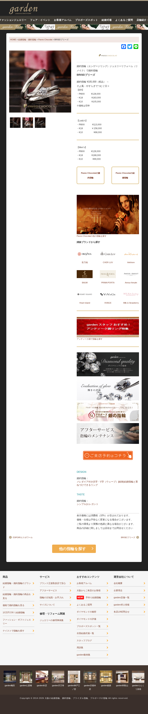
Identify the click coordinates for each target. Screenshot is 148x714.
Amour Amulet (131, 283)
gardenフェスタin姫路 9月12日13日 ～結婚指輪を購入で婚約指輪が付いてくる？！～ (74, 27)
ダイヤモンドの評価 (86, 619)
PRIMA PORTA (107, 283)
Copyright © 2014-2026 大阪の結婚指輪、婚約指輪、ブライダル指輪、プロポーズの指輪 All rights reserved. (74, 698)
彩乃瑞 (85, 262)
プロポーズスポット (86, 20)
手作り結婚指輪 (93, 597)
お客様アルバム (63, 20)
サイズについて (47, 604)
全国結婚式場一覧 (85, 633)
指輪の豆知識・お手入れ (52, 597)
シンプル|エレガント (87, 504)
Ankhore (131, 262)
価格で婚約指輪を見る (13, 605)
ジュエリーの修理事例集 (52, 620)
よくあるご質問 (124, 20)
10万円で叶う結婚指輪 (14, 612)
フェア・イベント (40, 20)
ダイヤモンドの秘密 (86, 612)
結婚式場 (107, 20)
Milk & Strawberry (131, 303)
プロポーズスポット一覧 (89, 626)
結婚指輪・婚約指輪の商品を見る (17, 596)
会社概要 (118, 583)
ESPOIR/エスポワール (23, 537)
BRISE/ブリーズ (128, 537)
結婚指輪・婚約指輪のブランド (17, 585)
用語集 (80, 647)
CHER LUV (108, 262)
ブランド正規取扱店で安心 (53, 583)
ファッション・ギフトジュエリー (17, 621)
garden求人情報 (121, 604)
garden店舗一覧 (121, 597)
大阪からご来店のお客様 (89, 590)
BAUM (85, 283)
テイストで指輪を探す (13, 630)
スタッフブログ (84, 640)
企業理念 (118, 590)
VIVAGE (107, 303)
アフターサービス (48, 590)
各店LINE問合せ (121, 612)
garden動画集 (83, 655)
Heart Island (84, 303)
